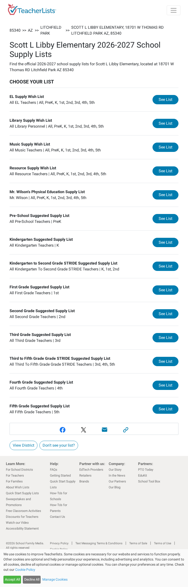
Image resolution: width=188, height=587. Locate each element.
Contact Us (57, 517)
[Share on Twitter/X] (83, 430)
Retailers (85, 475)
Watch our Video (17, 522)
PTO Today (145, 469)
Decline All (31, 579)
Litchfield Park (50, 30)
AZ (30, 30)
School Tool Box (149, 481)
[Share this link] (125, 430)
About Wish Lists (17, 487)
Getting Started (60, 475)
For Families (14, 481)
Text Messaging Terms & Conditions (98, 543)
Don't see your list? (59, 445)
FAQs (53, 469)
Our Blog (114, 487)
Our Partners (117, 481)
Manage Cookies (55, 579)
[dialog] (94, 568)
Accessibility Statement (22, 528)
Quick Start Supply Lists (22, 493)
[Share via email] (104, 430)
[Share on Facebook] (62, 430)
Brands (84, 481)
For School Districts (19, 469)
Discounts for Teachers (22, 517)
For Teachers (15, 475)
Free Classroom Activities (23, 511)
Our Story (115, 469)
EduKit (142, 475)
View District (23, 445)
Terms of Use (162, 543)
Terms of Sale (138, 543)
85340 (15, 30)
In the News (117, 475)
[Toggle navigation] (173, 10)
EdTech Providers (91, 469)
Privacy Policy (59, 543)
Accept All (12, 579)
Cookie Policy (25, 570)
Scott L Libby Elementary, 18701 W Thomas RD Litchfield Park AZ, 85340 (117, 30)
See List (168, 99)
